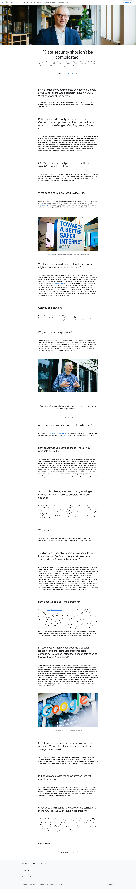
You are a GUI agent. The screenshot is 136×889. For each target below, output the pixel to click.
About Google (33, 884)
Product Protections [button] (49, 2)
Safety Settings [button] (63, 2)
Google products (43, 884)
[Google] (24, 884)
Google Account (127, 2)
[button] (76, 73)
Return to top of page (67, 852)
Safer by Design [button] (35, 2)
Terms (60, 884)
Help (112, 884)
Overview (25, 2)
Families (24, 874)
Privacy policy (53, 884)
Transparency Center (28, 877)
